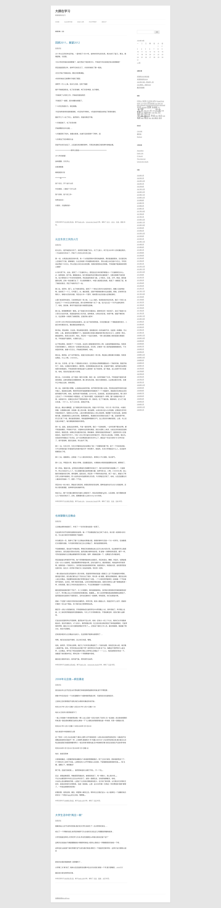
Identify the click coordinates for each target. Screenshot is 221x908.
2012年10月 (141, 272)
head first (160, 101)
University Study (91, 222)
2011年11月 (141, 291)
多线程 (154, 107)
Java (156, 103)
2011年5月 (140, 305)
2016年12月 (141, 220)
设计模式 (155, 118)
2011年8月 (140, 300)
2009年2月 (140, 352)
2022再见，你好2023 (144, 85)
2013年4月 (140, 258)
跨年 (122, 222)
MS (162, 103)
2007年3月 (140, 377)
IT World (140, 156)
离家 (142, 118)
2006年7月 (140, 393)
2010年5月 (140, 322)
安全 (145, 110)
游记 (156, 116)
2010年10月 (141, 319)
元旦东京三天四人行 (66, 239)
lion (159, 103)
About (104, 22)
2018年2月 (140, 206)
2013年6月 (140, 255)
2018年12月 (141, 197)
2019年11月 (141, 195)
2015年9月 (140, 236)
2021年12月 (141, 189)
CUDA (149, 101)
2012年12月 (141, 266)
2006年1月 (140, 404)
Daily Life (80, 22)
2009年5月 (140, 349)
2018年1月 (140, 209)
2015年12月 (141, 233)
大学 (104, 878)
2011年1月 (140, 313)
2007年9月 (140, 368)
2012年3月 (140, 286)
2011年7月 (140, 302)
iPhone (151, 103)
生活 (164, 116)
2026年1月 (140, 175)
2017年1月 (140, 217)
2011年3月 (140, 308)
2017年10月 (141, 211)
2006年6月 (140, 396)
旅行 (149, 112)
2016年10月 (141, 225)
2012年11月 (141, 269)
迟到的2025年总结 (143, 76)
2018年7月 (140, 203)
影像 (139, 112)
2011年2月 (140, 311)
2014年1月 (140, 250)
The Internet (141, 159)
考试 (150, 118)
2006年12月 (141, 385)
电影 (139, 118)
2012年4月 (140, 283)
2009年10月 (141, 338)
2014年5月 (140, 244)
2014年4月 (140, 247)
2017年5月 (140, 214)
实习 (148, 110)
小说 (153, 110)
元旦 (117, 222)
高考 (160, 118)
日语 (153, 113)
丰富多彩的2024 (142, 79)
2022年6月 (140, 186)
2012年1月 (140, 288)
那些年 (139, 134)
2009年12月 (141, 335)
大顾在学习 (62, 11)
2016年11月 (141, 222)
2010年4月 (140, 324)
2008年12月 (141, 355)
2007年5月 (140, 374)
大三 (159, 107)
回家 (149, 107)
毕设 (153, 115)
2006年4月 (140, 399)
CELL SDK (142, 101)
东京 (108, 501)
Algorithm (68, 22)
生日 (160, 115)
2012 (113, 222)
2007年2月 (140, 380)
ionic (138, 103)
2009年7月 (140, 346)
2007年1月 (140, 382)
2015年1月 (140, 239)
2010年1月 (140, 333)
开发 (162, 110)
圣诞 (99, 878)
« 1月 (138, 63)
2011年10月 (141, 294)
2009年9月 (140, 341)
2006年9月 (140, 388)
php (138, 105)
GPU (155, 101)
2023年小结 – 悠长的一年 (145, 82)
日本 (117, 501)
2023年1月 (140, 184)
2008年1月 (140, 366)
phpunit (143, 105)
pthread (162, 105)
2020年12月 (141, 192)
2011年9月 (140, 297)
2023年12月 (141, 181)
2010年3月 (140, 327)
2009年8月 (140, 344)
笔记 (146, 117)
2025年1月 (140, 178)
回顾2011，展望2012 (67, 42)
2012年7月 (140, 277)
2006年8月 (140, 391)
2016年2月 (140, 231)
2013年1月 (140, 264)
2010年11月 (141, 316)
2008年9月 (140, 360)
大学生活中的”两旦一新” (68, 815)
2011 (108, 222)
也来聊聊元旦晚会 (65, 515)
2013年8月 (140, 253)
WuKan (139, 137)
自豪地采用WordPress (62, 898)
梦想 (159, 113)
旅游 (146, 112)
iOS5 (145, 103)
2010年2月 (140, 330)
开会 (158, 110)
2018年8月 (140, 200)
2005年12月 (141, 407)
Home (57, 22)
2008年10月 (141, 357)
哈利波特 (144, 107)
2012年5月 (140, 280)
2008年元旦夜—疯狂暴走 (69, 679)
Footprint (93, 22)
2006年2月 (140, 402)
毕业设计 (143, 115)
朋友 (156, 113)
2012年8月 (140, 275)
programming (152, 105)
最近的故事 (140, 88)
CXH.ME (139, 131)
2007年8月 (140, 371)
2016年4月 (140, 228)
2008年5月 (140, 363)
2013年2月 (140, 261)
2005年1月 (140, 410)
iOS (142, 103)
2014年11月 (141, 242)
